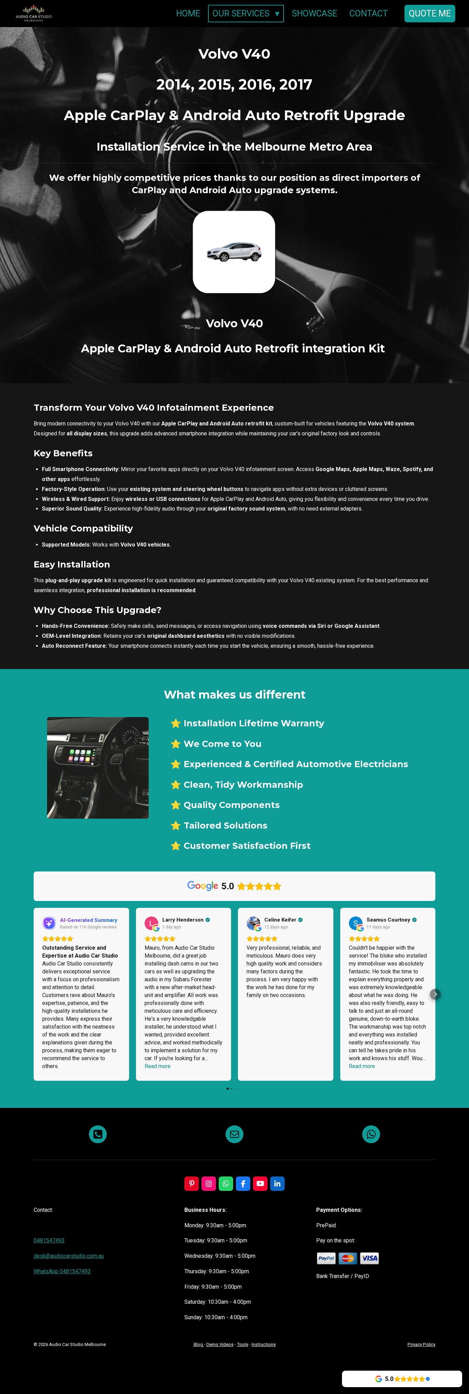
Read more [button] (158, 1066)
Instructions (264, 1344)
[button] (33, 994)
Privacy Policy (421, 1344)
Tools (242, 1344)
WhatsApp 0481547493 (62, 1271)
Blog (199, 1344)
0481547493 (49, 1240)
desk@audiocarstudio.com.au (69, 1256)
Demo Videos (219, 1344)
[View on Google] (151, 923)
